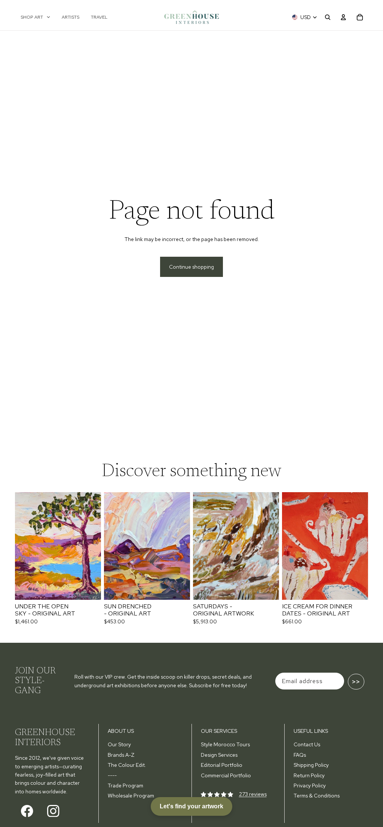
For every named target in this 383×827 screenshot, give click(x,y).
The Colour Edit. (127, 765)
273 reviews (253, 794)
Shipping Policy (311, 765)
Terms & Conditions (317, 795)
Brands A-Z (121, 755)
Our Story (119, 744)
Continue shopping (191, 266)
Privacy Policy (310, 785)
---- (112, 775)
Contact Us (307, 744)
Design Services (219, 755)
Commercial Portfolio (226, 775)
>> (356, 682)
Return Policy (309, 775)
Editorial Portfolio (221, 765)
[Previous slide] (21, 546)
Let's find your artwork (191, 806)
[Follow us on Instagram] (53, 811)
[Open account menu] (343, 17)
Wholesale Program (131, 795)
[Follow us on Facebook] (27, 811)
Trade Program (125, 785)
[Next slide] (95, 546)
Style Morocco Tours (225, 744)
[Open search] (327, 17)
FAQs (300, 755)
